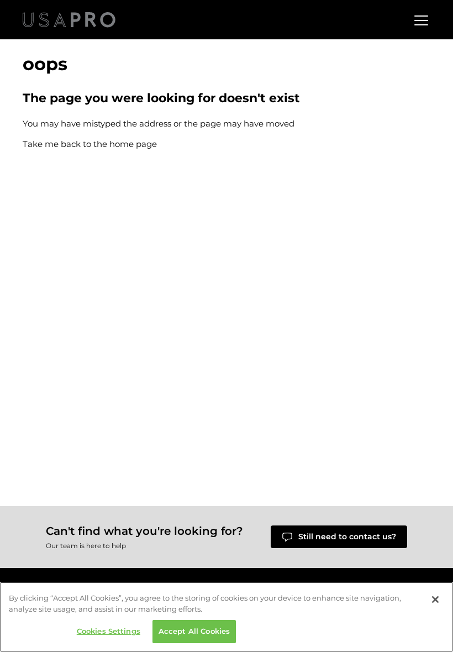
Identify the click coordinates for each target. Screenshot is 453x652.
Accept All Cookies (194, 631)
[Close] (435, 599)
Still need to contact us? (347, 536)
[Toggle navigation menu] (419, 19)
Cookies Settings (108, 631)
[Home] (69, 20)
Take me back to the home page (90, 144)
